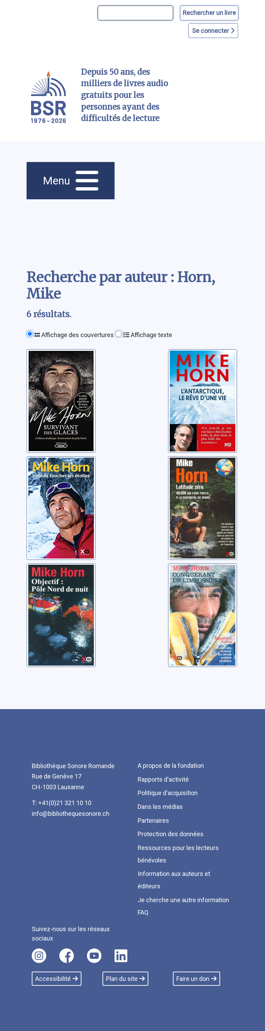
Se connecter (211, 30)
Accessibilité (53, 978)
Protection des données (171, 834)
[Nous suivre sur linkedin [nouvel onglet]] (121, 955)
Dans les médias (160, 806)
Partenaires (153, 820)
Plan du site (122, 978)
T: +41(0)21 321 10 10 (61, 802)
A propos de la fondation (171, 765)
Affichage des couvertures (77, 334)
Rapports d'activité (163, 779)
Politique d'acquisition (168, 792)
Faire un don (192, 978)
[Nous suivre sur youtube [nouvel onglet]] (94, 955)
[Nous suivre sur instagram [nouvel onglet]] (39, 955)
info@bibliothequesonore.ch (70, 813)
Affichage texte (150, 334)
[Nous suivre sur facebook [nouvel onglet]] (66, 955)
